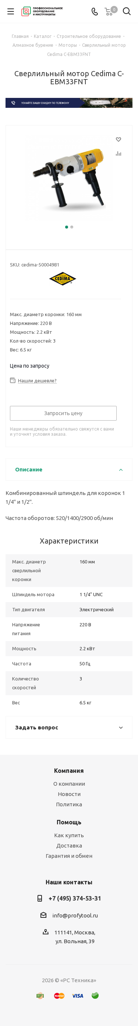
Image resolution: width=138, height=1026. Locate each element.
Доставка (69, 845)
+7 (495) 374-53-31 (75, 898)
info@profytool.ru (75, 915)
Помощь (69, 822)
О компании (69, 784)
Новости (69, 794)
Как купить (69, 835)
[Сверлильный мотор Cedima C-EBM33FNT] (69, 179)
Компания (69, 770)
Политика (69, 804)
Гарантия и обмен (69, 856)
